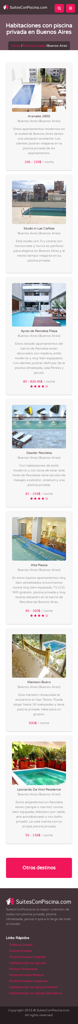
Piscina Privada (20, 951)
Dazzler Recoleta (39, 453)
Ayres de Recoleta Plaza (39, 331)
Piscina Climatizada (23, 969)
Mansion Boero (39, 682)
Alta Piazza (39, 565)
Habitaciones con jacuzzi (27, 963)
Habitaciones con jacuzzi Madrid (33, 987)
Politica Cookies (21, 945)
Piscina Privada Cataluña (27, 957)
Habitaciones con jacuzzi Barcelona (35, 993)
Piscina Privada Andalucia (28, 981)
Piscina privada (33, 46)
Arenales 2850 (39, 116)
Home (15, 46)
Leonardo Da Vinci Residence (39, 789)
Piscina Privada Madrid (26, 975)
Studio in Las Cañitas (39, 228)
